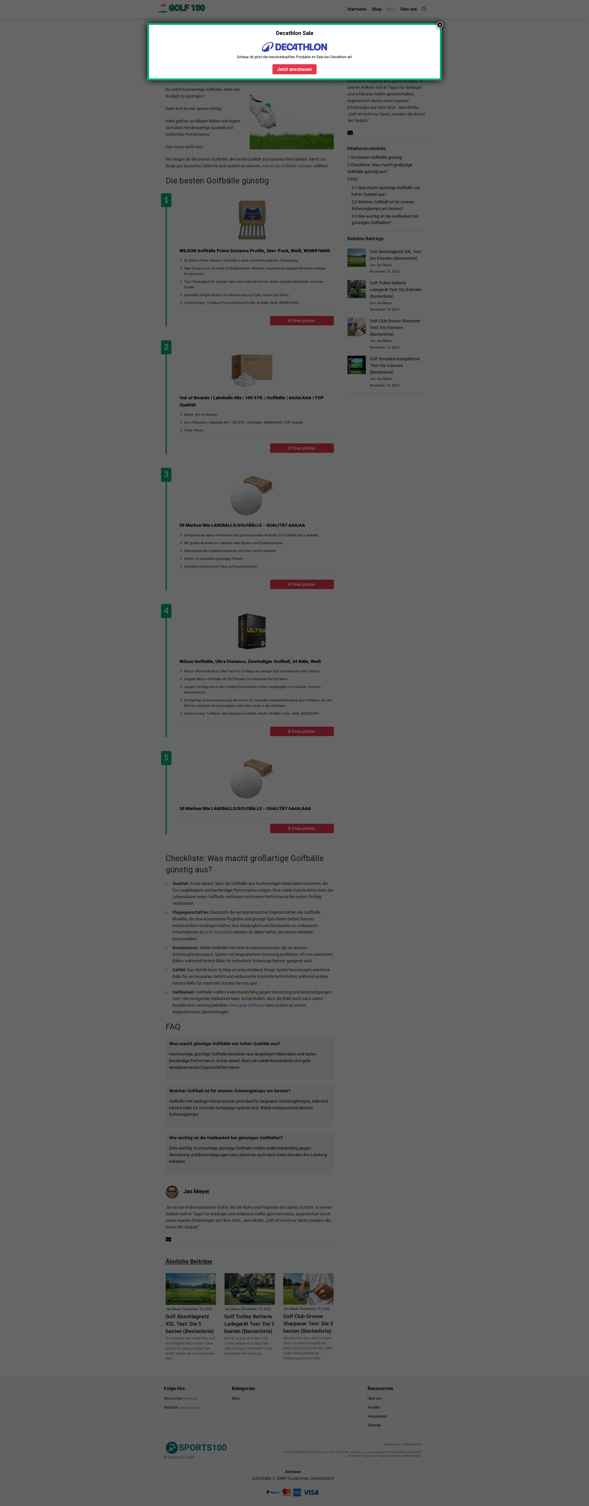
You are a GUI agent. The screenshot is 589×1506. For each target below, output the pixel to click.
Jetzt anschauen (294, 69)
